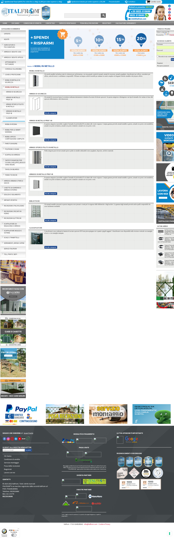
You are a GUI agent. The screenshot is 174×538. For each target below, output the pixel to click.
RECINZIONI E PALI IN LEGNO (14, 206)
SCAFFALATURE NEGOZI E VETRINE (13, 232)
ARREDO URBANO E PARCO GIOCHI (13, 182)
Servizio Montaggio (67, 23)
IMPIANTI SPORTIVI (10, 200)
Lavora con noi (9, 472)
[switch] (13, 535)
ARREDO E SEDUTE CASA (12, 52)
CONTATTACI (50, 23)
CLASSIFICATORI (11, 118)
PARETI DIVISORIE (11, 144)
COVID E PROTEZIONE (13, 74)
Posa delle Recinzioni (89, 23)
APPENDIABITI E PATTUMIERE (10, 63)
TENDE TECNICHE (11, 175)
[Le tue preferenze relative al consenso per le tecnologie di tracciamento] (169, 533)
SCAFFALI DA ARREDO (12, 155)
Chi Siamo (7, 456)
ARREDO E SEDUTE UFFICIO (13, 57)
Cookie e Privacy (104, 524)
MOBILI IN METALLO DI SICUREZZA (12, 81)
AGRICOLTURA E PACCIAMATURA (9, 46)
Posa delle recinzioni (12, 466)
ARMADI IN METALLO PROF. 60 (13, 98)
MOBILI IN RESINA (11, 124)
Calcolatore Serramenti (126, 23)
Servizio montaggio (11, 462)
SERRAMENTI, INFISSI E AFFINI (14, 243)
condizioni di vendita (32, 23)
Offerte (7, 34)
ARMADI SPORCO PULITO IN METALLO (15, 105)
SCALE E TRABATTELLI (11, 237)
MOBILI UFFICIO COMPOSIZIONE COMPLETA (14, 138)
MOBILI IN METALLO (12, 87)
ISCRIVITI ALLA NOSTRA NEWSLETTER (18, 447)
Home (5, 23)
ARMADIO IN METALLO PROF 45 (13, 112)
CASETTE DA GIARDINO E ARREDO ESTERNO (12, 189)
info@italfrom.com (90, 524)
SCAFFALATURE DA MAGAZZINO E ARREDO (12, 225)
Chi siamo (15, 23)
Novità (6, 39)
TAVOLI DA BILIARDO (12, 169)
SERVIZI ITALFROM (10, 249)
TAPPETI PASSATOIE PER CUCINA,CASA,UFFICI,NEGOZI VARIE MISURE (15, 162)
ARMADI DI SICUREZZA (14, 92)
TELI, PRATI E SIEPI (10, 254)
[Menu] (18, 529)
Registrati (106, 23)
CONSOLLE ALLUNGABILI (13, 69)
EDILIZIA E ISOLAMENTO (12, 194)
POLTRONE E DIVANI (12, 149)
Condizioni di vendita (12, 459)
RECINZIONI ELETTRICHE (12, 218)
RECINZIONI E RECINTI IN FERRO (12, 212)
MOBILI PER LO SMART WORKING (13, 131)
